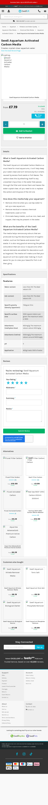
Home (4, 27)
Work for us (5, 715)
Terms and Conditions (8, 717)
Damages (5, 689)
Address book (30, 681)
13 (15, 480)
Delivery (4, 678)
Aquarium (13, 27)
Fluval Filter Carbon (13, 477)
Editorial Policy (6, 723)
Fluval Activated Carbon (12, 511)
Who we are (5, 712)
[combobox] (22, 16)
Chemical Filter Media (27, 30)
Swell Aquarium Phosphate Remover (35, 622)
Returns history (30, 678)
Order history (29, 675)
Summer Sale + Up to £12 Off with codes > (24, 2)
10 (38, 480)
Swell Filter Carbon (35, 477)
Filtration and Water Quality (28, 27)
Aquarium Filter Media (9, 30)
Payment (4, 681)
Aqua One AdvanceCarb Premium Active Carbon (12, 546)
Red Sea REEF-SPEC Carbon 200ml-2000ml (35, 511)
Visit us (4, 709)
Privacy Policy (6, 720)
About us (4, 706)
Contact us (5, 697)
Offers (3, 675)
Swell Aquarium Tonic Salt (35, 588)
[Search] (44, 16)
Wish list (28, 683)
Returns (4, 692)
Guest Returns (6, 694)
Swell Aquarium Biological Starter (12, 622)
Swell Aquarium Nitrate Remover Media (12, 589)
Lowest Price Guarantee (8, 686)
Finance (4, 683)
